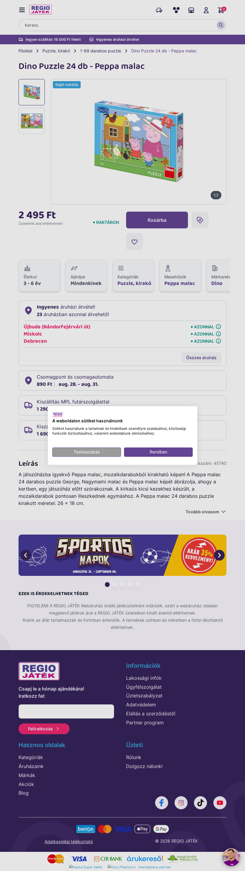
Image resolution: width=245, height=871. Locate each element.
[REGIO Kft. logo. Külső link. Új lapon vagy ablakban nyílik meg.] (57, 414)
